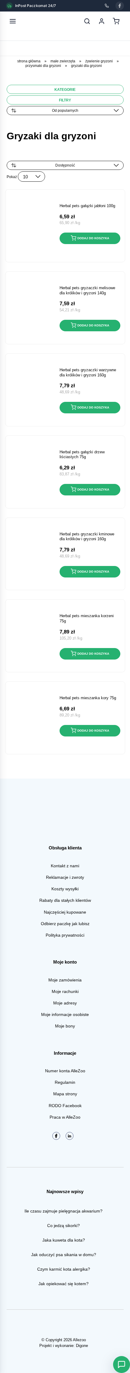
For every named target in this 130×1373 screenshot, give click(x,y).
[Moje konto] (101, 21)
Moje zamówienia (65, 980)
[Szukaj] (87, 21)
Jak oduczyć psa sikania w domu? (63, 1254)
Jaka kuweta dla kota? (63, 1240)
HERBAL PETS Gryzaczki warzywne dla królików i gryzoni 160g (88, 372)
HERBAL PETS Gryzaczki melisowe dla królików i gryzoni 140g (87, 290)
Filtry (65, 100)
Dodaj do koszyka (93, 238)
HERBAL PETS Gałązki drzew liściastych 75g (82, 454)
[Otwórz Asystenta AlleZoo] (121, 1364)
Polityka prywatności (65, 935)
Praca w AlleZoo (65, 1117)
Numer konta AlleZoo (65, 1070)
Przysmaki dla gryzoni (43, 66)
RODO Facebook (65, 1105)
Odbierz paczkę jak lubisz (65, 923)
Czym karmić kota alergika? (63, 1269)
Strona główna (29, 61)
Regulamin (65, 1082)
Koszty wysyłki (65, 888)
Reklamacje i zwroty (65, 877)
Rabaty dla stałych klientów (65, 900)
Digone (82, 1345)
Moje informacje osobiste (65, 1014)
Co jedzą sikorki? (63, 1225)
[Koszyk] (116, 21)
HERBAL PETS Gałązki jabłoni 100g (87, 205)
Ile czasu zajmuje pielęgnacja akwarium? (63, 1211)
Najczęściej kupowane (65, 912)
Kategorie (65, 90)
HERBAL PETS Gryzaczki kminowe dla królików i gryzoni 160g (87, 536)
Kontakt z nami (65, 865)
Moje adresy (65, 1003)
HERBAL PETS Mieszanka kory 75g (88, 698)
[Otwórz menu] (12, 21)
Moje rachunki (65, 991)
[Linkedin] (69, 1136)
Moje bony (65, 1026)
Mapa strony (65, 1093)
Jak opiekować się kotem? (63, 1283)
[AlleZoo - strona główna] (33, 21)
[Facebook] (119, 6)
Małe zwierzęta (62, 61)
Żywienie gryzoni (99, 61)
